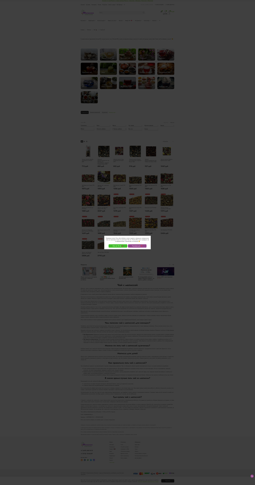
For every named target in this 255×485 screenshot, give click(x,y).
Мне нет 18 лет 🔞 (118, 246)
